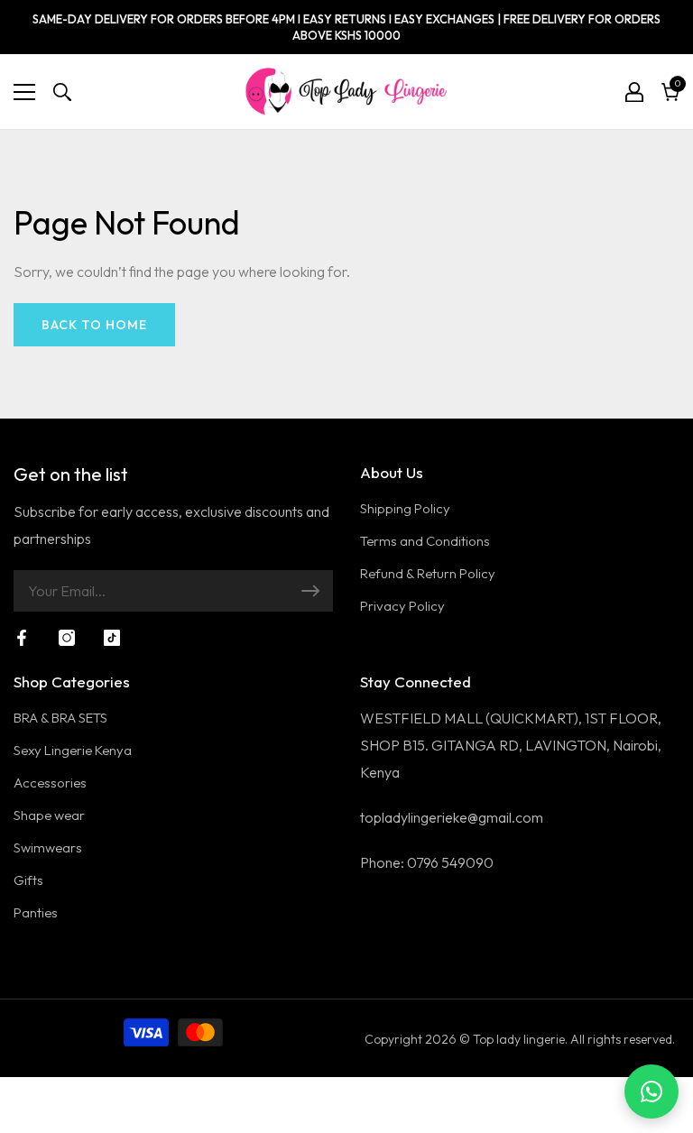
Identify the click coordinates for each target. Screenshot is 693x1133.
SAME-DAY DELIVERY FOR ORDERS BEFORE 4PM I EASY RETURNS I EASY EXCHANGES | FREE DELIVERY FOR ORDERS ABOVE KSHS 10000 (346, 27)
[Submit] (310, 591)
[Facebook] (22, 638)
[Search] (62, 92)
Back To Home (94, 325)
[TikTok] (112, 638)
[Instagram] (67, 638)
